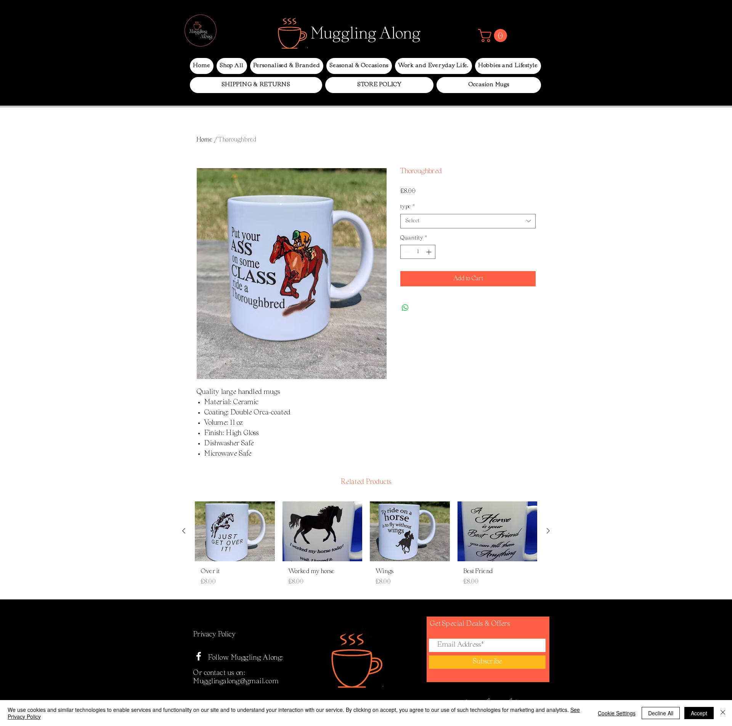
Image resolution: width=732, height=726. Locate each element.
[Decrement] (406, 252)
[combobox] (468, 221)
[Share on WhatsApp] (405, 307)
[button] (494, 35)
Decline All (660, 713)
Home (204, 140)
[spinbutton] (418, 252)
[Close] (722, 713)
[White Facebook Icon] (198, 656)
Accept (699, 713)
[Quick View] (235, 531)
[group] (366, 547)
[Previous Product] (183, 530)
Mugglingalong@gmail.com (236, 681)
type (407, 207)
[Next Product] (548, 530)
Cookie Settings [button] (617, 713)
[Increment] (429, 252)
